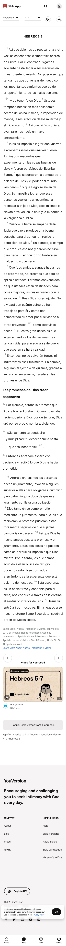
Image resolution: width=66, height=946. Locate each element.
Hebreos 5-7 (18, 704)
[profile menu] (56, 6)
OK (56, 911)
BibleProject (14, 708)
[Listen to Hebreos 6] (48, 19)
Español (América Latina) (16, 734)
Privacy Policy (39, 914)
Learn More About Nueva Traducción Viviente (27, 647)
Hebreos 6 (8, 17)
